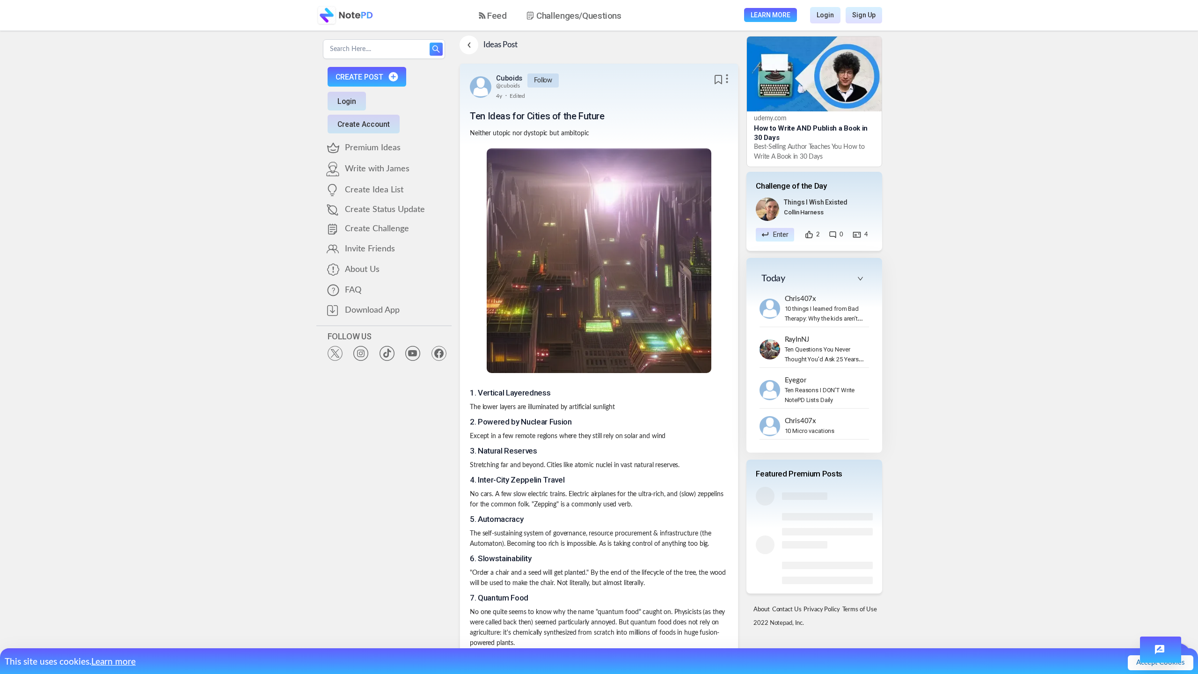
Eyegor (795, 380)
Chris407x (801, 298)
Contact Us (787, 610)
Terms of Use (859, 610)
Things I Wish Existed (815, 202)
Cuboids (509, 78)
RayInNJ (797, 339)
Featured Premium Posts (799, 473)
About (761, 610)
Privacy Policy (822, 610)
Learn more (113, 662)
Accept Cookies (1160, 662)
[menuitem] (492, 16)
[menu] (558, 15)
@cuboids (508, 85)
